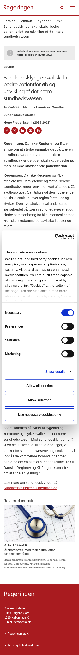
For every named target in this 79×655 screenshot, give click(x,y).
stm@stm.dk (22, 622)
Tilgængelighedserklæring (23, 645)
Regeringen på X (18, 633)
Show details (55, 371)
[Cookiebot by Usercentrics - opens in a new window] (56, 236)
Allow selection (40, 400)
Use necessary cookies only (39, 414)
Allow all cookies (39, 386)
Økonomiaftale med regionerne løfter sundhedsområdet (29, 551)
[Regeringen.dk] (39, 594)
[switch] (67, 326)
